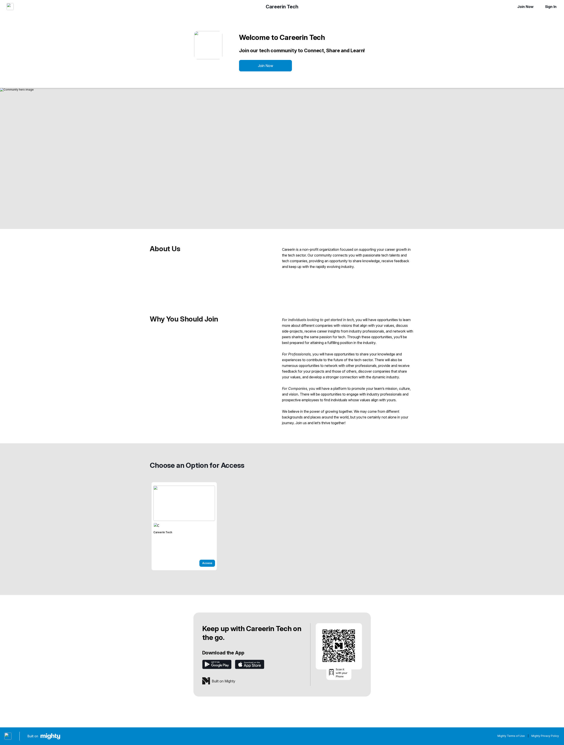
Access (207, 563)
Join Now (525, 6)
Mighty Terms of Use (511, 736)
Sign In (551, 6)
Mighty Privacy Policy (545, 736)
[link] (184, 526)
